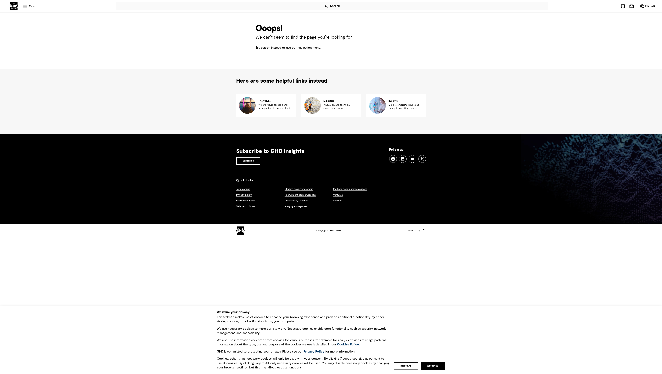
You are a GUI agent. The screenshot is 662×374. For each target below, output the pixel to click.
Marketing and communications (350, 189)
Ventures (338, 195)
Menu (32, 6)
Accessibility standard (296, 200)
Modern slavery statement (299, 189)
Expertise (328, 101)
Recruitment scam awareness (300, 195)
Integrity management (296, 206)
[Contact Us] (631, 6)
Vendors (337, 200)
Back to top (414, 230)
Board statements (245, 200)
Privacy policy (244, 195)
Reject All (406, 366)
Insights (393, 101)
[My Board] (622, 6)
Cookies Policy (348, 344)
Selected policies (245, 206)
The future (264, 101)
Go (545, 6)
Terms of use (243, 189)
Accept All (433, 366)
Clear (536, 6)
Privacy (314, 351)
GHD (14, 6)
